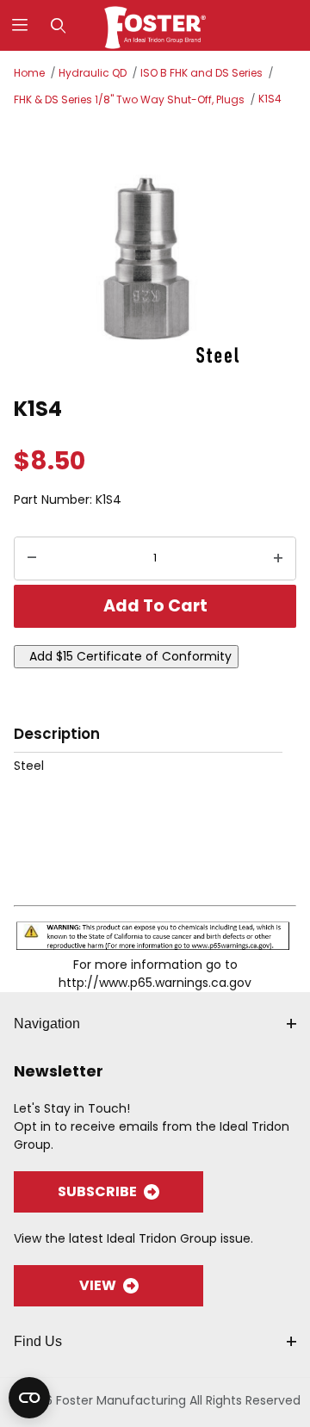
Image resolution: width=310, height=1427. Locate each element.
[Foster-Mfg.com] (155, 24)
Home (29, 72)
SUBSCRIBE (97, 1191)
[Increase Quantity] (278, 558)
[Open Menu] (19, 25)
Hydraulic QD (93, 72)
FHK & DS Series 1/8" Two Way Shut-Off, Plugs (129, 99)
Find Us (38, 1341)
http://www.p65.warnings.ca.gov (155, 982)
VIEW (97, 1285)
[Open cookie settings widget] (29, 1397)
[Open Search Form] (58, 25)
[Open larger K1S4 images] (155, 249)
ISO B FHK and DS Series (201, 72)
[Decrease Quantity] (32, 558)
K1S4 (270, 98)
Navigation (47, 1023)
